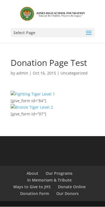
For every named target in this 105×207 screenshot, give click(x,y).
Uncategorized (74, 73)
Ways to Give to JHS (32, 186)
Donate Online (72, 186)
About (32, 173)
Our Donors (67, 193)
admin (22, 73)
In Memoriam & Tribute (49, 180)
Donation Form (34, 193)
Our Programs (59, 173)
